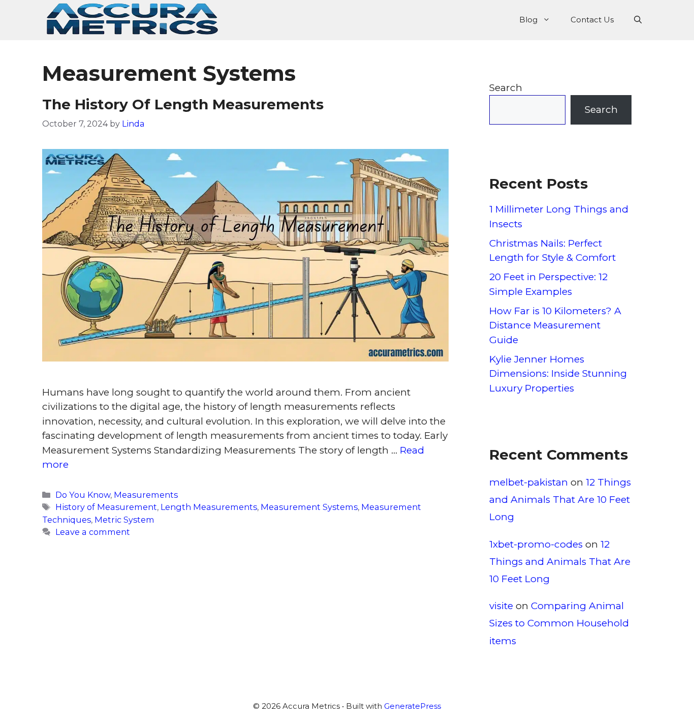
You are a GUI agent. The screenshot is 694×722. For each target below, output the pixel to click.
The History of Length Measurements (183, 104)
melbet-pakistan (528, 482)
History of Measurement (106, 507)
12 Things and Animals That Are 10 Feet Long (560, 499)
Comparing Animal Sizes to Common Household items (559, 623)
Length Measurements (209, 507)
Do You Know (82, 495)
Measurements (146, 495)
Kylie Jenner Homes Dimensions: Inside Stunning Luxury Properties (558, 373)
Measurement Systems (309, 507)
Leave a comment (92, 532)
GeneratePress (412, 706)
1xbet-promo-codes (536, 544)
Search (505, 88)
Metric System (124, 520)
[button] (638, 20)
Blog (528, 19)
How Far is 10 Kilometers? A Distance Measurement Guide (555, 325)
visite (501, 606)
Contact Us (592, 19)
